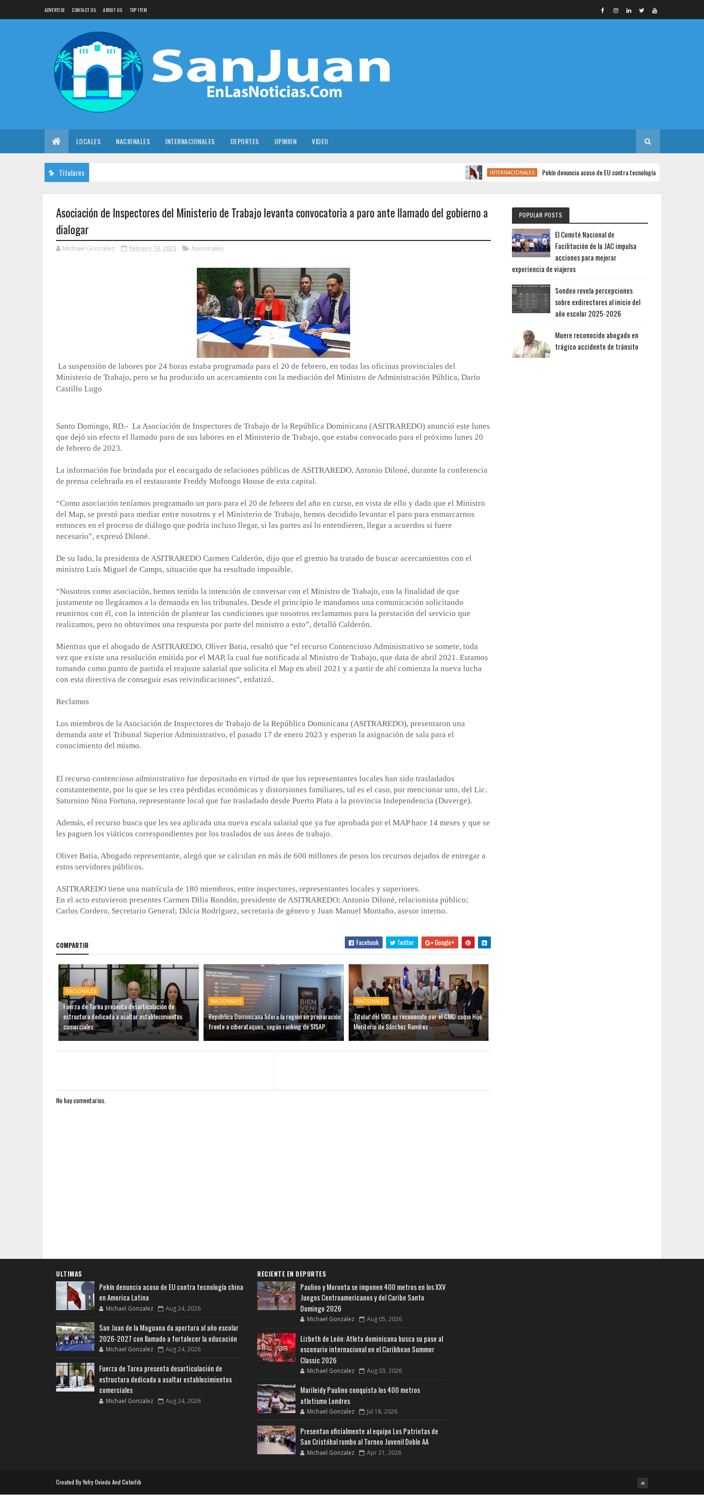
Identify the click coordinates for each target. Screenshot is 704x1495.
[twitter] (641, 10)
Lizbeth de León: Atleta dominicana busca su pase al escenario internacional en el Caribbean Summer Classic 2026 (371, 1349)
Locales (88, 141)
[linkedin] (629, 10)
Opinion (285, 141)
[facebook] (603, 10)
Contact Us (84, 9)
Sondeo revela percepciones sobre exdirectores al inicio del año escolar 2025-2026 (597, 302)
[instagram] (616, 10)
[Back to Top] (642, 1483)
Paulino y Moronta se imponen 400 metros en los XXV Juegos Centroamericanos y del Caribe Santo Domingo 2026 (373, 1297)
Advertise (55, 9)
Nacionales (133, 141)
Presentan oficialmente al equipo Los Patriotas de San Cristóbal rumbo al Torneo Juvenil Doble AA (369, 1436)
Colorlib (131, 1482)
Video (320, 141)
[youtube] (654, 10)
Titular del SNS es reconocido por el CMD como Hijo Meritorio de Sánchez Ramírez (417, 1021)
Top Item (138, 9)
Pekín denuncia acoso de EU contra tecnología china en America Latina (606, 172)
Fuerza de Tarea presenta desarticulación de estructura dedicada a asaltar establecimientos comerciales (122, 1016)
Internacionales (190, 141)
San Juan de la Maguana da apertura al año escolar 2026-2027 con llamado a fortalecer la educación (168, 1333)
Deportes (244, 141)
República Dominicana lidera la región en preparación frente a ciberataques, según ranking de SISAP (274, 1021)
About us (112, 9)
